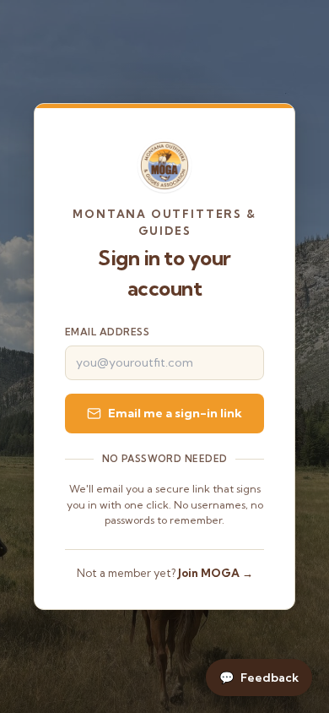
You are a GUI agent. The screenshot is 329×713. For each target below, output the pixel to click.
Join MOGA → (215, 573)
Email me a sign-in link (175, 413)
